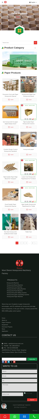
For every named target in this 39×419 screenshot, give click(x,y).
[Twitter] (11, 362)
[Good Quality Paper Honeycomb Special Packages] (10, 194)
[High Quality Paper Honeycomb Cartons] (28, 112)
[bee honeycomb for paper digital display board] (10, 112)
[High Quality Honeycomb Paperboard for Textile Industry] (28, 194)
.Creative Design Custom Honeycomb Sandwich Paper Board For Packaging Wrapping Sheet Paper (10, 150)
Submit (32, 399)
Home (3, 318)
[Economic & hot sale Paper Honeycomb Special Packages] (10, 84)
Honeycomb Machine (13, 283)
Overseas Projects (7, 327)
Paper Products (6, 322)
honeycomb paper (28, 149)
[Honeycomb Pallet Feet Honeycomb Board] (28, 87)
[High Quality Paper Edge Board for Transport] (10, 167)
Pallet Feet (28, 232)
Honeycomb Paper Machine (15, 296)
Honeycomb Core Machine (14, 287)
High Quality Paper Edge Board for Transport (10, 177)
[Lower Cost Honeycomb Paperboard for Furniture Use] (28, 167)
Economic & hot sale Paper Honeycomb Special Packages (10, 95)
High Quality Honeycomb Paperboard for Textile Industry (28, 205)
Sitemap (34, 410)
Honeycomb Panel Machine (15, 290)
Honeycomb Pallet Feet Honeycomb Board (28, 95)
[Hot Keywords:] (35, 42)
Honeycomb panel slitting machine (17, 292)
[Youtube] (14, 362)
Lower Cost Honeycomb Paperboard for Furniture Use (28, 178)
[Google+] (6, 362)
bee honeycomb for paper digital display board (10, 122)
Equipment (5, 324)
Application (5, 331)
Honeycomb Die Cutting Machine (16, 289)
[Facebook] (3, 362)
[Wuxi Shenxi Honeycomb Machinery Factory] (19, 61)
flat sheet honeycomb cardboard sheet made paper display (10, 233)
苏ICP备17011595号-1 (20, 407)
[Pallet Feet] (28, 224)
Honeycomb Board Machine (15, 285)
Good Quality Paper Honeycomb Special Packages (10, 205)
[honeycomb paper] (28, 139)
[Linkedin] (9, 362)
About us (4, 320)
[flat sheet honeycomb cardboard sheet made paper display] (10, 224)
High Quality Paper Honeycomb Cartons (28, 122)
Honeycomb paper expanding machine (18, 294)
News (3, 329)
